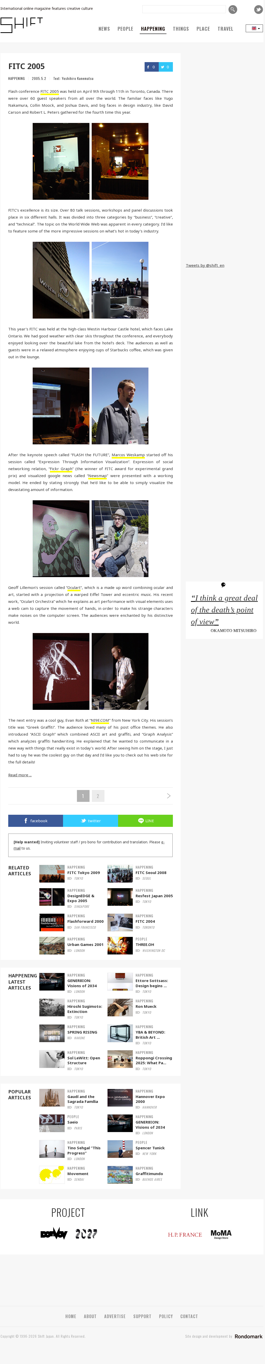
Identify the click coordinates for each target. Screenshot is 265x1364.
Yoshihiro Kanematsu (78, 78)
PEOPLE (125, 28)
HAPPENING (153, 28)
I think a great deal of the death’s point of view (224, 610)
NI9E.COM (100, 720)
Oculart (74, 587)
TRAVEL (225, 28)
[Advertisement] (224, 224)
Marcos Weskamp (128, 454)
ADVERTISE (115, 1316)
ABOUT (90, 1316)
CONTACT (189, 1316)
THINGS (181, 28)
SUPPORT (142, 1316)
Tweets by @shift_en (205, 265)
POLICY (166, 1316)
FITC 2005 (49, 91)
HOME (70, 1316)
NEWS (104, 28)
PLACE (203, 28)
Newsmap (97, 475)
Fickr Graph (61, 468)
